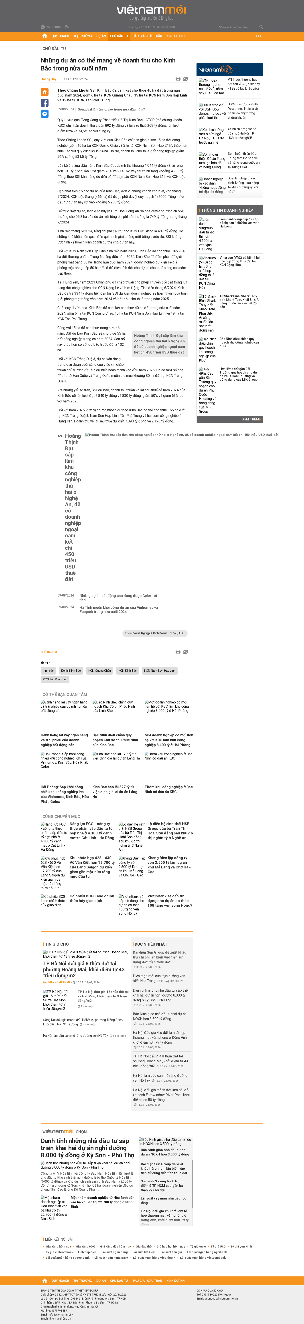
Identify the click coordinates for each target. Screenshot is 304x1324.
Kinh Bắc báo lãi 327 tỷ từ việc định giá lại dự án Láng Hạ (115, 792)
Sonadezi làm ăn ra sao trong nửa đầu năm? (111, 109)
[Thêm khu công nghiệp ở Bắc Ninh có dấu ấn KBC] (169, 758)
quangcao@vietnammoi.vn (221, 1298)
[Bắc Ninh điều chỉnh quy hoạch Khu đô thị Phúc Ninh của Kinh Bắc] (117, 711)
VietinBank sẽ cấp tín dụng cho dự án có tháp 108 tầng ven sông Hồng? (170, 901)
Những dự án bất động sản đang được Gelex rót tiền (118, 598)
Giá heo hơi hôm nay (170, 1246)
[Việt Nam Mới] (152, 13)
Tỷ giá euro (198, 1246)
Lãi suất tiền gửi (171, 1252)
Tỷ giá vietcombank (59, 1252)
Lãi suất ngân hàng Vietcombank (203, 1257)
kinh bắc (48, 670)
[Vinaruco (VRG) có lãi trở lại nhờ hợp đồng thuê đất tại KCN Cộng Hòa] (208, 273)
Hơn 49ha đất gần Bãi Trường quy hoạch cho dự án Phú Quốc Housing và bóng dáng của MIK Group (238, 374)
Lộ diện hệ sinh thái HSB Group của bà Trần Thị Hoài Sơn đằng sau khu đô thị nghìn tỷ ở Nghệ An (170, 831)
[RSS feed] (67, 27)
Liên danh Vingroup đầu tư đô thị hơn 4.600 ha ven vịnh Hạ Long (239, 222)
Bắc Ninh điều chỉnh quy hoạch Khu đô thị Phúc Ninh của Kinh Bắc (115, 740)
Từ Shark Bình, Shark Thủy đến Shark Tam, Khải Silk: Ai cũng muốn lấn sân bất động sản (240, 301)
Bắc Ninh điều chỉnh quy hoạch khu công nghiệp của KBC (239, 342)
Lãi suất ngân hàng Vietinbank (154, 1257)
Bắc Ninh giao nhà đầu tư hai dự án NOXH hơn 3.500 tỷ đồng (165, 1152)
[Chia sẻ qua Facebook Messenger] (45, 114)
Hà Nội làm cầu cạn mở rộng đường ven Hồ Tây (76, 1035)
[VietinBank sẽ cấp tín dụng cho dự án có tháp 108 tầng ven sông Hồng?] (132, 905)
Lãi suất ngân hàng (114, 1252)
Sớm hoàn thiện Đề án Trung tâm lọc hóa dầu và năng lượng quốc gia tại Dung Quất (244, 160)
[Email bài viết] (184, 79)
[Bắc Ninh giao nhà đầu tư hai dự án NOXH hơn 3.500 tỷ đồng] (166, 1141)
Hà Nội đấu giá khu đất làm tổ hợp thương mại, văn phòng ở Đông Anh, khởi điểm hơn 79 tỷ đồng (160, 1038)
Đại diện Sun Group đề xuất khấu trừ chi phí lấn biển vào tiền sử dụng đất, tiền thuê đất (159, 957)
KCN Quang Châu (99, 670)
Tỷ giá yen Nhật (241, 1246)
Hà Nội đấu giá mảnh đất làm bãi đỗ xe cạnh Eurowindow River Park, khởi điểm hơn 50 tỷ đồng (161, 1095)
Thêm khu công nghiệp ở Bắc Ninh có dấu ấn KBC (169, 789)
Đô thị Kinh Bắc (71, 670)
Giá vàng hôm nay (58, 1246)
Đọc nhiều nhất (151, 944)
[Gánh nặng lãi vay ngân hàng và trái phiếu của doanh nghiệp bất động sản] (65, 711)
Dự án (101, 36)
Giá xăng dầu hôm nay (115, 1246)
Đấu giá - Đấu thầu (147, 36)
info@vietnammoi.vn (61, 1314)
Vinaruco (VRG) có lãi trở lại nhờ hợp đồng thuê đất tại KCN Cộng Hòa (240, 261)
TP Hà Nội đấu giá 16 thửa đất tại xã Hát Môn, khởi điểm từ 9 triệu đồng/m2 (103, 996)
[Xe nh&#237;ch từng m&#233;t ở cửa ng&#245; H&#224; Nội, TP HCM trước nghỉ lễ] (212, 136)
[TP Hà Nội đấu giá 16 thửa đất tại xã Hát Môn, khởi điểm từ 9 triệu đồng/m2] (56, 1000)
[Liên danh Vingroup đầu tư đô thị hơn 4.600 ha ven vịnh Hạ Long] (208, 234)
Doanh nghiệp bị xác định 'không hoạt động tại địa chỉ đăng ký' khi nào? (243, 185)
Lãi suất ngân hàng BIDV (111, 1257)
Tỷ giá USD (218, 1246)
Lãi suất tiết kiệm (144, 1252)
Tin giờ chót (58, 944)
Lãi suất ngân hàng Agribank (207, 1252)
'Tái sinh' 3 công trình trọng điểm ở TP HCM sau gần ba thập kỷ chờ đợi (162, 1185)
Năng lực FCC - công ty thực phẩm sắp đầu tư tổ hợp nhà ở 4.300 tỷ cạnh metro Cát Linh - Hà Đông (92, 831)
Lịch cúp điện (87, 1252)
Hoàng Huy (48, 79)
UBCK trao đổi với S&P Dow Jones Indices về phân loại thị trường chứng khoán (243, 110)
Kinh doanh (175, 36)
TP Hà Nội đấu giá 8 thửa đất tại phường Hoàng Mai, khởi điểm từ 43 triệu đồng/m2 (84, 970)
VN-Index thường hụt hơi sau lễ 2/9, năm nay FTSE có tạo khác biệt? (244, 84)
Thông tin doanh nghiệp (227, 210)
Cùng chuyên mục (61, 816)
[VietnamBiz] (216, 69)
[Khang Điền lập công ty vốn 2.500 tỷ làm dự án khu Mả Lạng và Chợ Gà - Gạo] (132, 873)
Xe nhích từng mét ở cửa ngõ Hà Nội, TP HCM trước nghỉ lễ (242, 133)
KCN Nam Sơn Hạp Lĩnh (159, 670)
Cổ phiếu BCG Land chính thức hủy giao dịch (92, 898)
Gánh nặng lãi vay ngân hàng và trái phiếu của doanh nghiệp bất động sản (64, 740)
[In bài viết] (176, 79)
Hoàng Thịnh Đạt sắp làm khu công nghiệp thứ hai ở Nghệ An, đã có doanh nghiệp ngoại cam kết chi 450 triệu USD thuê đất (73, 507)
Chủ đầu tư (119, 36)
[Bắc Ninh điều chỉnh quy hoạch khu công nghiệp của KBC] (208, 349)
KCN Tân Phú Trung (55, 679)
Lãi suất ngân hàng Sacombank (67, 1257)
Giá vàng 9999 (85, 1246)
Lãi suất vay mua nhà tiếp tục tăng (163, 1200)
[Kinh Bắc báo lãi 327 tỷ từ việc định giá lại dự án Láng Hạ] (117, 758)
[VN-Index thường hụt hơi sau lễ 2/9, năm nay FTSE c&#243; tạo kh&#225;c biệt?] (212, 87)
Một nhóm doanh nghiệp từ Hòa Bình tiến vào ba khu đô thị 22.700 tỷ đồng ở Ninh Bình (102, 1202)
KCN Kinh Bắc (127, 670)
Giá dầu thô (144, 1246)
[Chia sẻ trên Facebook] (45, 103)
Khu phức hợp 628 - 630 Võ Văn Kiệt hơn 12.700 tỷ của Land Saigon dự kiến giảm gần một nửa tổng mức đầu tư (92, 867)
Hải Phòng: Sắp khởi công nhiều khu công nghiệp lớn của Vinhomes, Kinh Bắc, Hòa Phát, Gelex (65, 794)
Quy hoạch (60, 36)
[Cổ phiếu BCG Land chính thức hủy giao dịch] (54, 905)
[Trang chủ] (44, 36)
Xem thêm (250, 419)
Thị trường (82, 36)
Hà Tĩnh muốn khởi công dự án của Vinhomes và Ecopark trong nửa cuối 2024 (119, 609)
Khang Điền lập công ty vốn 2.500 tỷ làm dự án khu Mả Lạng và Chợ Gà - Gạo (169, 865)
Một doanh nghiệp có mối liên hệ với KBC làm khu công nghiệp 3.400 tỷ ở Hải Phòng (169, 740)
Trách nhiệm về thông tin (56, 1318)
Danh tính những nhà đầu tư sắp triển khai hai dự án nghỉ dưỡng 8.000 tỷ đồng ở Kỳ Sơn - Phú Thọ (161, 995)
